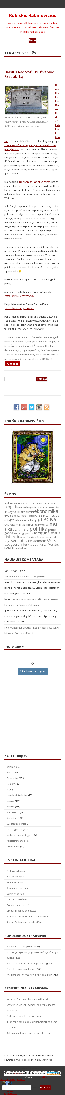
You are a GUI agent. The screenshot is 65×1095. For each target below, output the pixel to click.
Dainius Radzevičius (15, 341)
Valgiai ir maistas (15, 840)
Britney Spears (47, 507)
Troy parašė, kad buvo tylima (34, 181)
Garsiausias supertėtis (18, 905)
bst (6, 599)
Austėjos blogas (15, 876)
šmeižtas (45, 350)
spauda (55, 350)
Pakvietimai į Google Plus (31, 576)
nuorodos (17, 530)
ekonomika (46, 511)
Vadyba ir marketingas (18, 835)
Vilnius (23, 544)
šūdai (7, 548)
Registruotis (10, 1093)
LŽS (34, 346)
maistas (20, 524)
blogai (10, 506)
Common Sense (15, 893)
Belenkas (11, 766)
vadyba (10, 544)
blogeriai (21, 507)
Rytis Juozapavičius (28, 350)
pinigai (26, 530)
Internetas (50, 515)
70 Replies (12, 363)
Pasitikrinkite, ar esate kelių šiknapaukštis (29, 974)
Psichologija (13, 812)
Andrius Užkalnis (30, 503)
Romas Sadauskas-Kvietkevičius (24, 922)
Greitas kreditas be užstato (21, 910)
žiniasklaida (15, 359)
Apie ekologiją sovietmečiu (20, 969)
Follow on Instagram (35, 671)
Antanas (9, 576)
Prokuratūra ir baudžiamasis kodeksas (27, 916)
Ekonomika (12, 778)
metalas (32, 524)
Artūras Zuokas (47, 503)
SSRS (51, 540)
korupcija (32, 341)
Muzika (10, 801)
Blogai (9, 772)
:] (5, 627)
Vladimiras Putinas (37, 545)
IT (7, 789)
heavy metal (20, 515)
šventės (53, 544)
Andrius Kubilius (13, 503)
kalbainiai (19, 520)
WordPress (23, 1059)
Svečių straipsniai (16, 823)
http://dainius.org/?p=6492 (19, 308)
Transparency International (19, 354)
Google (8, 515)
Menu (32, 40)
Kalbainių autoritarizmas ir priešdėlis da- (28, 1033)
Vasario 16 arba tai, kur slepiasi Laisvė (27, 999)
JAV (12, 520)
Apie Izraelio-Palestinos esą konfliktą (26, 963)
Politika (10, 806)
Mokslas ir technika (17, 795)
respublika (43, 346)
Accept (29, 1077)
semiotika (20, 540)
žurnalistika (29, 359)
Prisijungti (9, 1091)
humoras (35, 515)
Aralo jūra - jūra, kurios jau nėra (23, 1016)
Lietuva (48, 519)
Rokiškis (22, 537)
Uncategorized (14, 829)
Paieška (35, 1087)
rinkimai (11, 536)
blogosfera (32, 507)
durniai (30, 512)
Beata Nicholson (15, 882)
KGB (27, 520)
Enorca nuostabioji (16, 899)
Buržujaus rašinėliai (17, 888)
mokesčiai (43, 524)
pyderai (29, 533)
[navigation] (32, 1088)
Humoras (11, 783)
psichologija (19, 533)
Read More (44, 1077)
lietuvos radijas (47, 341)
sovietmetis (37, 541)
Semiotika (11, 818)
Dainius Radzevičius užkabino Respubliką (29, 74)
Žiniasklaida (38, 337)
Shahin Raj (47, 1059)
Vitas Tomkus (42, 354)
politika (38, 528)
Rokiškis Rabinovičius (32, 15)
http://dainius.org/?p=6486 (19, 295)
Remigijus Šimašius (47, 533)
